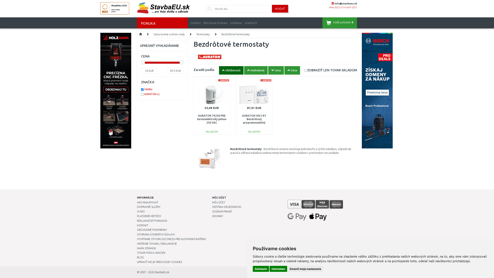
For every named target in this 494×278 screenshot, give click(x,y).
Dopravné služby (148, 206)
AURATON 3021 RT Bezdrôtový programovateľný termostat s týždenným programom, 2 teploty (254, 122)
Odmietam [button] (278, 268)
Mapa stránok (146, 248)
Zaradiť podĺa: (204, 70)
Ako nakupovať (147, 202)
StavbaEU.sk (162, 272)
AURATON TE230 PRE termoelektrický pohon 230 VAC (211, 119)
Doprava (236, 23)
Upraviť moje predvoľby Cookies (159, 262)
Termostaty (203, 34)
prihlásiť (334, 7)
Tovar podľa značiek (151, 252)
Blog (140, 257)
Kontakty (251, 23)
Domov (196, 23)
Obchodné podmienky (152, 229)
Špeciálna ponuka (215, 23)
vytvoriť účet (349, 7)
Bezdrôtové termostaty (235, 34)
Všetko (148, 89)
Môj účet (218, 202)
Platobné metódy (149, 216)
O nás (141, 211)
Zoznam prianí (222, 211)
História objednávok (226, 206)
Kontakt (142, 225)
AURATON (152, 94)
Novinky (217, 216)
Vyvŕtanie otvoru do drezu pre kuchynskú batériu (171, 239)
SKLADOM (332, 70)
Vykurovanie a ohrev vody (169, 34)
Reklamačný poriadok (152, 220)
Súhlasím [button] (261, 268)
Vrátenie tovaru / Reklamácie (157, 243)
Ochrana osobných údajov (156, 234)
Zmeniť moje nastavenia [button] (305, 268)
